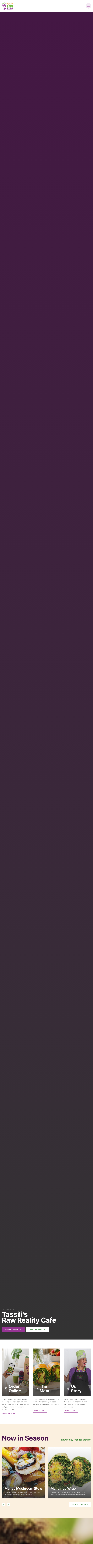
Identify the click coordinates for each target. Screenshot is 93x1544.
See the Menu (36, 1329)
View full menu (79, 1504)
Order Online (11, 1329)
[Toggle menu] (88, 6)
